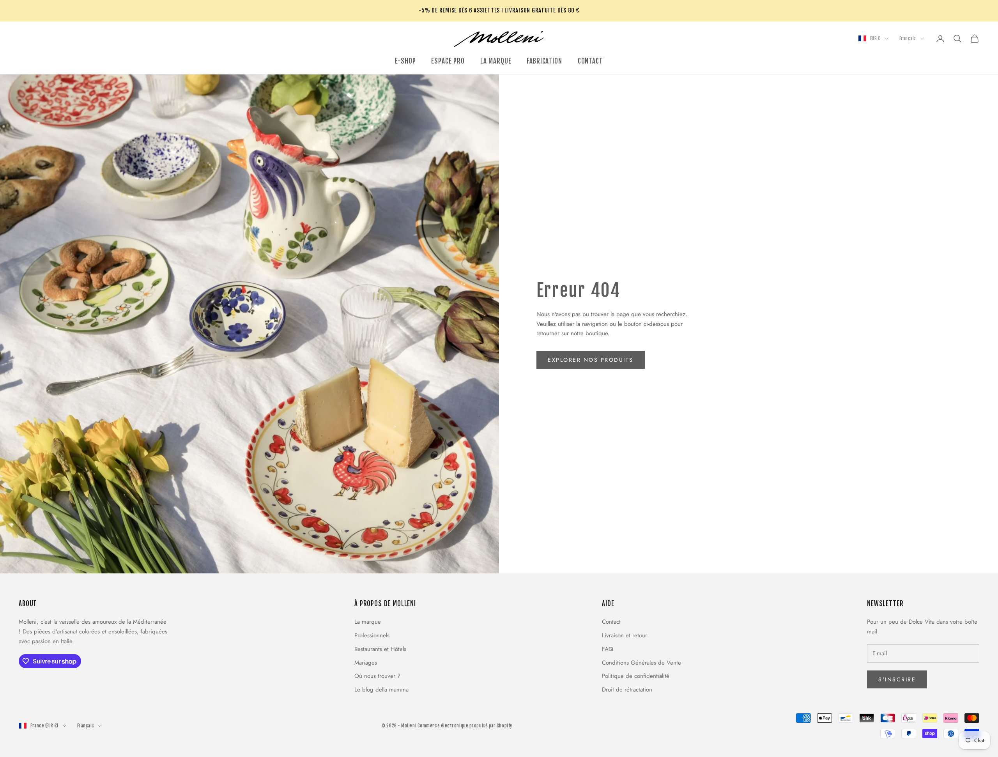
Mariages (365, 662)
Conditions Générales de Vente (641, 662)
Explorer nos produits (590, 360)
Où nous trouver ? (377, 676)
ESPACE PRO (447, 61)
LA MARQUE (495, 61)
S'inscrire (897, 679)
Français (907, 38)
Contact (611, 621)
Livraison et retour (624, 635)
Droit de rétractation (627, 689)
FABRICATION (544, 61)
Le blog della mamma (381, 689)
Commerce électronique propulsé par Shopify (465, 726)
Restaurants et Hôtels (380, 649)
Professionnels (371, 635)
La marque (367, 621)
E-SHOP (405, 61)
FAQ (607, 649)
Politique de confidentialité (635, 676)
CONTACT (590, 61)
